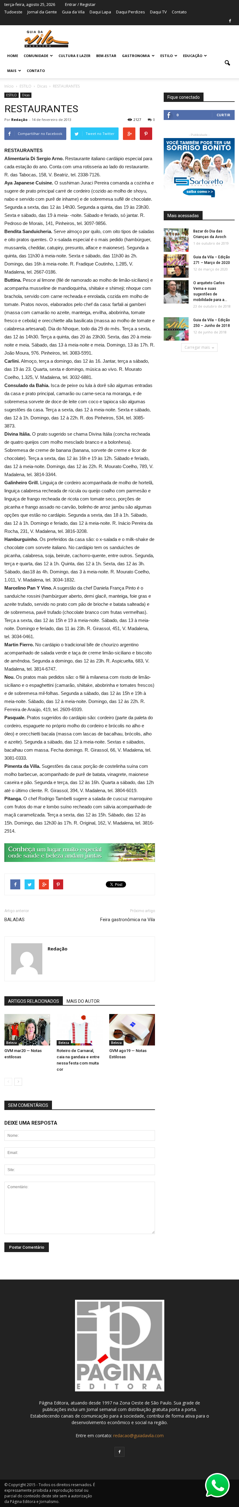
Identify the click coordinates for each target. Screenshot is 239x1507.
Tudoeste (13, 12)
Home (12, 55)
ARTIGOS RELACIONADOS (33, 1001)
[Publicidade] (79, 852)
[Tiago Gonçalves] (27, 1029)
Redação (19, 119)
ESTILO (166, 55)
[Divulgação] (79, 1029)
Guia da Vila (73, 12)
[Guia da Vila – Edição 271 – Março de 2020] (176, 266)
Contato (179, 12)
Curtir (223, 114)
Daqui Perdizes (130, 12)
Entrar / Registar (80, 4)
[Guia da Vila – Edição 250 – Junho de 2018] (176, 329)
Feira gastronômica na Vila (127, 919)
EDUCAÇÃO (192, 55)
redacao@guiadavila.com (138, 1435)
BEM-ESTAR (106, 55)
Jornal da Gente (42, 12)
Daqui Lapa (100, 12)
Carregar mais (197, 347)
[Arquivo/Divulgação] (132, 1029)
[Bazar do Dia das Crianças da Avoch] (176, 240)
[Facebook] (230, 21)
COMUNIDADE (36, 55)
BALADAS (14, 919)
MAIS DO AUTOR (83, 1001)
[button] (227, 63)
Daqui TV (158, 12)
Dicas (26, 95)
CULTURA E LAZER (75, 55)
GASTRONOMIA (136, 55)
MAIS (11, 70)
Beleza (11, 1043)
